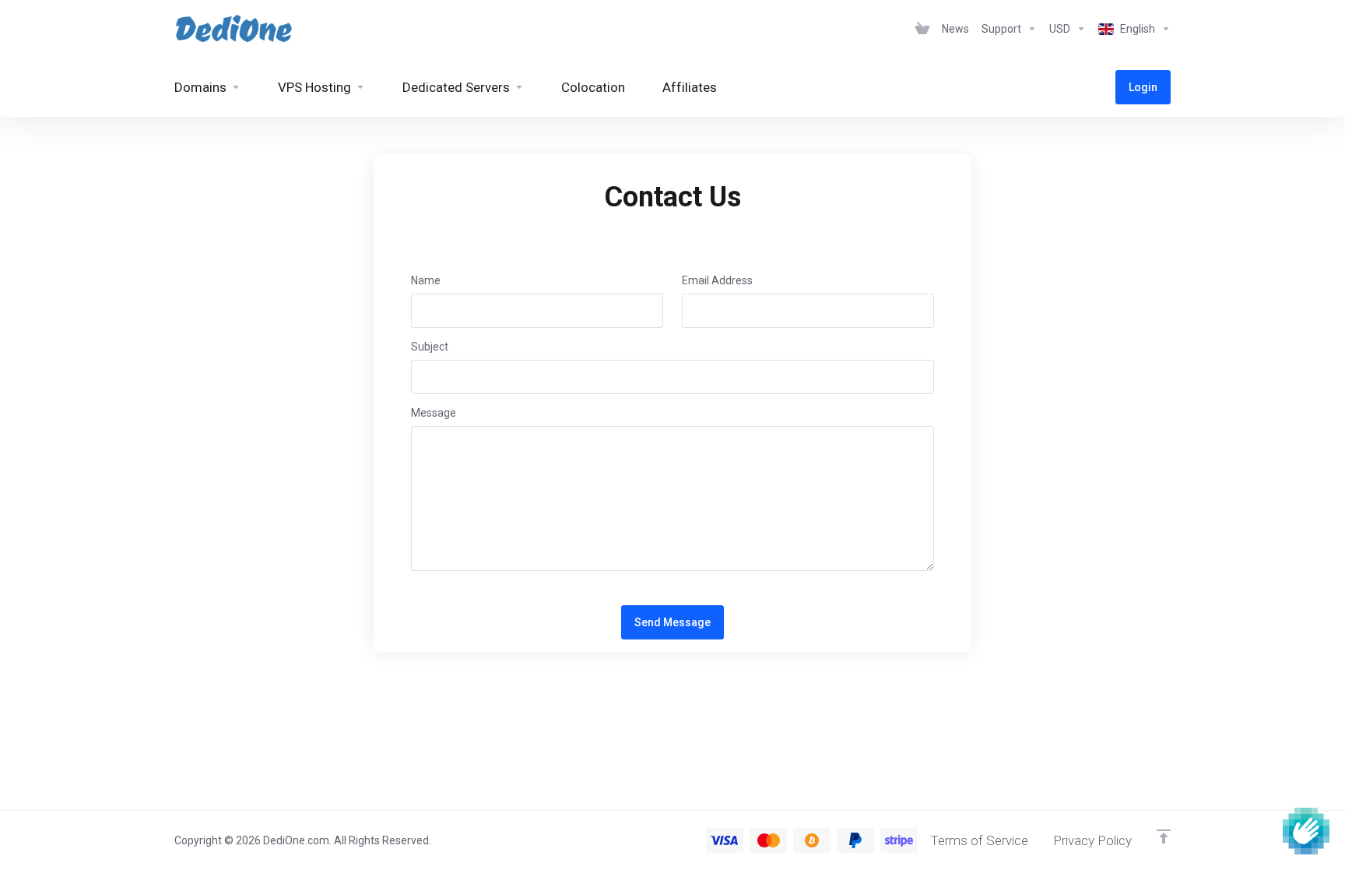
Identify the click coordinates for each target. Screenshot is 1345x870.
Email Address (717, 280)
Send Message (672, 622)
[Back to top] (1163, 836)
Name (426, 280)
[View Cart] (922, 29)
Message (433, 413)
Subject (429, 346)
